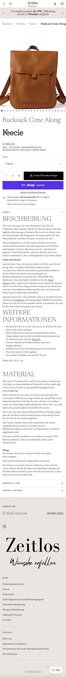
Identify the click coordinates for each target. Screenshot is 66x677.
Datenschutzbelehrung (14, 605)
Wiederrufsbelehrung (13, 610)
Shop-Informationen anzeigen (21, 204)
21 (61, 110)
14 (40, 110)
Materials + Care (11, 483)
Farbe (5, 157)
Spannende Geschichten (14, 644)
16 (46, 110)
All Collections (10, 654)
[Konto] (55, 3)
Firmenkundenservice (14, 584)
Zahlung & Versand (12, 615)
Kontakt (7, 620)
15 (43, 110)
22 (64, 110)
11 (31, 110)
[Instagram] (4, 526)
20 (58, 110)
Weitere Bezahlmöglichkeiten (33, 192)
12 (34, 110)
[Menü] (3, 3)
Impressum (8, 594)
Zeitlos (37, 672)
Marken (20, 24)
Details (6, 212)
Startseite (7, 24)
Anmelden (55, 513)
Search (6, 589)
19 (55, 110)
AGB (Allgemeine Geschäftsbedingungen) (23, 600)
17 (49, 110)
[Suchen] (10, 3)
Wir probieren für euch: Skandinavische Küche (26, 649)
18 (52, 110)
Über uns (7, 639)
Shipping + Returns (12, 490)
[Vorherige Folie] (3, 13)
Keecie (33, 24)
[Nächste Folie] (62, 13)
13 (37, 110)
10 (28, 110)
